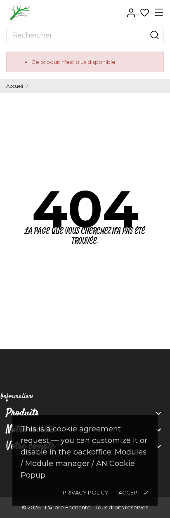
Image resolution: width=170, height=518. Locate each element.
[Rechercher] (154, 35)
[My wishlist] (144, 12)
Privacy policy (86, 492)
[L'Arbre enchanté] (35, 12)
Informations (17, 396)
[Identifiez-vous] (131, 13)
